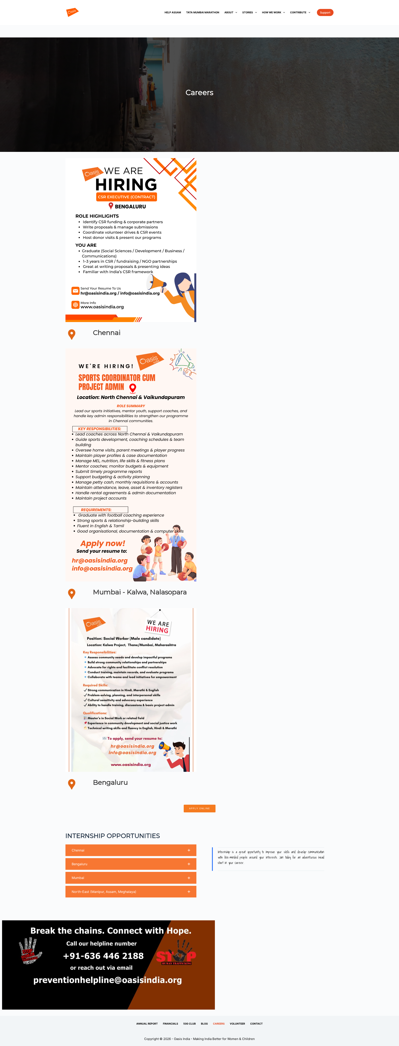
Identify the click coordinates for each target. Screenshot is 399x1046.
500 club (189, 1023)
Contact (256, 1023)
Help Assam (173, 12)
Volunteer (237, 1023)
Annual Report (147, 1023)
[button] (130, 850)
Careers (219, 1023)
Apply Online (199, 808)
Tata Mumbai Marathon (202, 12)
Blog (204, 1023)
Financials (170, 1023)
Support (325, 12)
